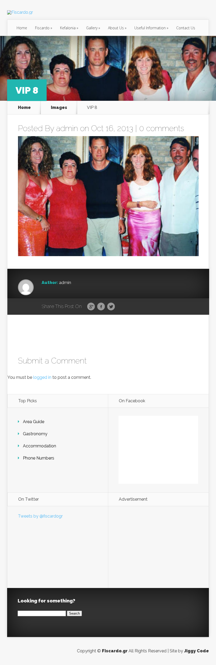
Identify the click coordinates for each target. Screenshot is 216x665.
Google (91, 307)
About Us (117, 27)
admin (67, 128)
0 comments (161, 128)
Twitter (111, 307)
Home (22, 27)
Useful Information (151, 27)
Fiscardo (43, 27)
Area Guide (33, 421)
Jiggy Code (196, 650)
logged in (42, 377)
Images (59, 107)
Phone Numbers (38, 458)
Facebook (101, 307)
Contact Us (185, 27)
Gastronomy (35, 433)
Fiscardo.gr (114, 650)
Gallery (93, 27)
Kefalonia (69, 27)
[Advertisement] (158, 547)
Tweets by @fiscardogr (40, 516)
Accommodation (39, 445)
